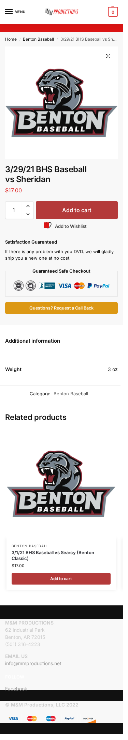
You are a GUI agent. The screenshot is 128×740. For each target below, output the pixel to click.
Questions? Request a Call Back (61, 308)
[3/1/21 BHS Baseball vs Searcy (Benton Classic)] (61, 483)
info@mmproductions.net (33, 663)
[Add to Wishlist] (102, 438)
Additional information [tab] (32, 341)
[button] (112, 12)
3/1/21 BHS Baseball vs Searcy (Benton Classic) (53, 555)
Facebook (16, 688)
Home (11, 39)
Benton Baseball (38, 39)
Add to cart (76, 210)
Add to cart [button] (61, 578)
